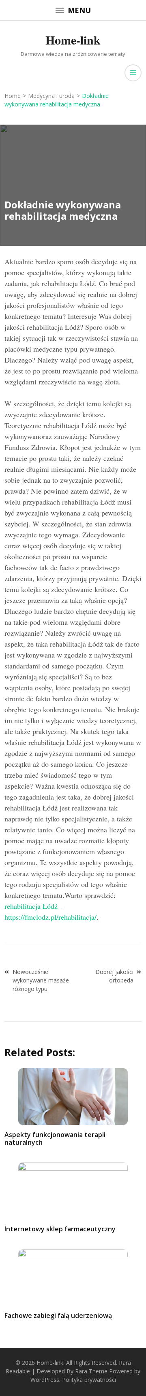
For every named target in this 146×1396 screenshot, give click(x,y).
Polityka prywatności (89, 1379)
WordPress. (45, 1379)
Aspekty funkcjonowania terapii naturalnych (54, 1138)
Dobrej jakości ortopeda (114, 976)
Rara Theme (91, 1371)
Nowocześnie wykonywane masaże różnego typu (41, 980)
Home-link (73, 40)
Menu (79, 10)
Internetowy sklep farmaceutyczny (60, 1228)
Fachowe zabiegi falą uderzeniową (58, 1315)
